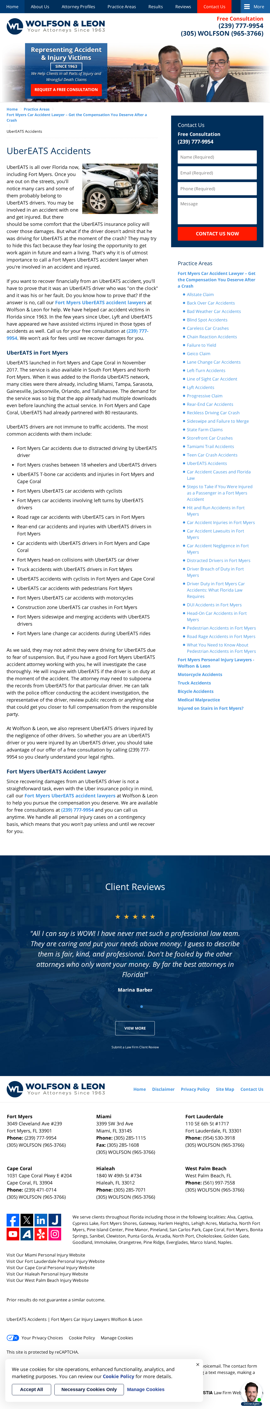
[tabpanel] (135, 952)
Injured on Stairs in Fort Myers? (211, 708)
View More (135, 1028)
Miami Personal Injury (47, 1255)
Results (155, 6)
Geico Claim (198, 353)
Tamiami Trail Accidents (210, 446)
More (259, 6)
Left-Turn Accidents (206, 370)
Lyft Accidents (200, 387)
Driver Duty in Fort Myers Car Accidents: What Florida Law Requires (216, 590)
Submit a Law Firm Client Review (135, 1047)
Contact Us (214, 6)
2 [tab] (141, 1006)
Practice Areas (122, 6)
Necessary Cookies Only (89, 1389)
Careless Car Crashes (208, 328)
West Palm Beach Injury (49, 1280)
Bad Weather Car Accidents (214, 311)
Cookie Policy (82, 1338)
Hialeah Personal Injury (48, 1274)
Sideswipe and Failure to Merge (218, 421)
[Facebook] (13, 1220)
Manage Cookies (117, 1338)
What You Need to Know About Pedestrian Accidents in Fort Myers (221, 648)
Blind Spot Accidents (207, 320)
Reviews (183, 6)
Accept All (31, 1389)
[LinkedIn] (41, 1220)
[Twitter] (27, 1220)
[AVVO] (27, 1234)
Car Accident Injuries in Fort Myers (221, 522)
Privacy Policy (195, 1089)
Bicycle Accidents (196, 691)
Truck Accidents (194, 683)
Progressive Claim (205, 396)
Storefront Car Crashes (210, 438)
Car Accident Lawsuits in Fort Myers (215, 534)
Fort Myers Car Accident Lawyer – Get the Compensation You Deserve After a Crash (216, 279)
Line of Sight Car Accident (212, 379)
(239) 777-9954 (77, 810)
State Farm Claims (205, 429)
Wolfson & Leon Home (56, 26)
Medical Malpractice (199, 700)
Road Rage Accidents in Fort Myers (221, 636)
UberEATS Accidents (207, 463)
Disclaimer (163, 1089)
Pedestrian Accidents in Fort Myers (221, 628)
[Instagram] (55, 1234)
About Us (40, 6)
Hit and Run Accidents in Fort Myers (216, 511)
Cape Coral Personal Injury (52, 1267)
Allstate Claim (200, 294)
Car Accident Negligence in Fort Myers (218, 549)
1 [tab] (128, 1006)
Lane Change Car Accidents (214, 362)
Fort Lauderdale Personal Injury (57, 1261)
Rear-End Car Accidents (210, 404)
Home (12, 6)
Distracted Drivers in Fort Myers (218, 560)
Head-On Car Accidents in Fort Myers (217, 616)
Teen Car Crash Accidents (212, 455)
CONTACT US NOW (217, 233)
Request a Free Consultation (66, 90)
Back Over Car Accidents (211, 303)
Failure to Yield (201, 345)
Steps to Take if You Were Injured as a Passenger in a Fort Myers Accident (220, 493)
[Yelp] (41, 1234)
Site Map (225, 1089)
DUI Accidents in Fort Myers (214, 605)
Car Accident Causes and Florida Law (219, 475)
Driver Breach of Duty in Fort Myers (215, 572)
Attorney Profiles (78, 6)
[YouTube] (13, 1234)
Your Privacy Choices (42, 1338)
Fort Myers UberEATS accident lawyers (100, 302)
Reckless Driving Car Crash (213, 413)
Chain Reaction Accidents (212, 337)
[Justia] (55, 1220)
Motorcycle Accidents (200, 674)
